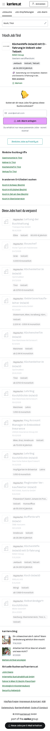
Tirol (18, 35)
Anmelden (40, 4)
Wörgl (16, 587)
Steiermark (19, 314)
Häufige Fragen (11, 701)
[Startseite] (14, 4)
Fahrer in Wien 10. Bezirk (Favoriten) (18, 681)
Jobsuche (7, 12)
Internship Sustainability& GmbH (18, 676)
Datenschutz (7, 707)
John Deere (7, 672)
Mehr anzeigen (18, 79)
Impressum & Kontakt (30, 701)
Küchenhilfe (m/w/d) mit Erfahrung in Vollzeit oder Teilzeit (29, 47)
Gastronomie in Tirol (12, 158)
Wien (27, 314)
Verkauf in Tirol (9, 171)
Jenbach (17, 63)
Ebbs (15, 235)
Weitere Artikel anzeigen (14, 660)
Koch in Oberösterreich (13, 198)
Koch (6, 35)
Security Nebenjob (11, 690)
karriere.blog (9, 631)
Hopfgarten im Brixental (25, 469)
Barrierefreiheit (22, 707)
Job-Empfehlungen (24, 12)
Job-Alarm (42, 12)
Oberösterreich (31, 617)
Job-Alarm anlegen (26, 121)
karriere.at (31, 666)
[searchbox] (25, 23)
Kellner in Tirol (9, 162)
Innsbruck (29, 440)
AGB (44, 701)
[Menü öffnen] (4, 4)
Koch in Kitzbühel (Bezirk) (14, 189)
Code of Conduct (39, 707)
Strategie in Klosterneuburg (16, 686)
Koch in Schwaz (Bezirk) (13, 185)
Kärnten (45, 314)
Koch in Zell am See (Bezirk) (15, 194)
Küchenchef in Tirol (11, 167)
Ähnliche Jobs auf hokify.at (25, 141)
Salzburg (18, 617)
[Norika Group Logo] (24, 719)
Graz (21, 440)
